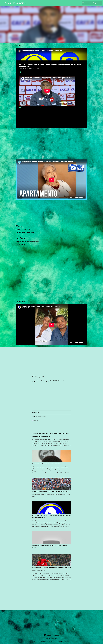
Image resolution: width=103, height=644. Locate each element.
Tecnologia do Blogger (52, 635)
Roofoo (55, 638)
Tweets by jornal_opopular (23, 229)
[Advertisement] (51, 141)
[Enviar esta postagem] (20, 108)
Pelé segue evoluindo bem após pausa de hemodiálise (46, 463)
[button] (20, 72)
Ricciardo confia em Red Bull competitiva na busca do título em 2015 (50, 491)
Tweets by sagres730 (38, 377)
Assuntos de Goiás (15, 2)
